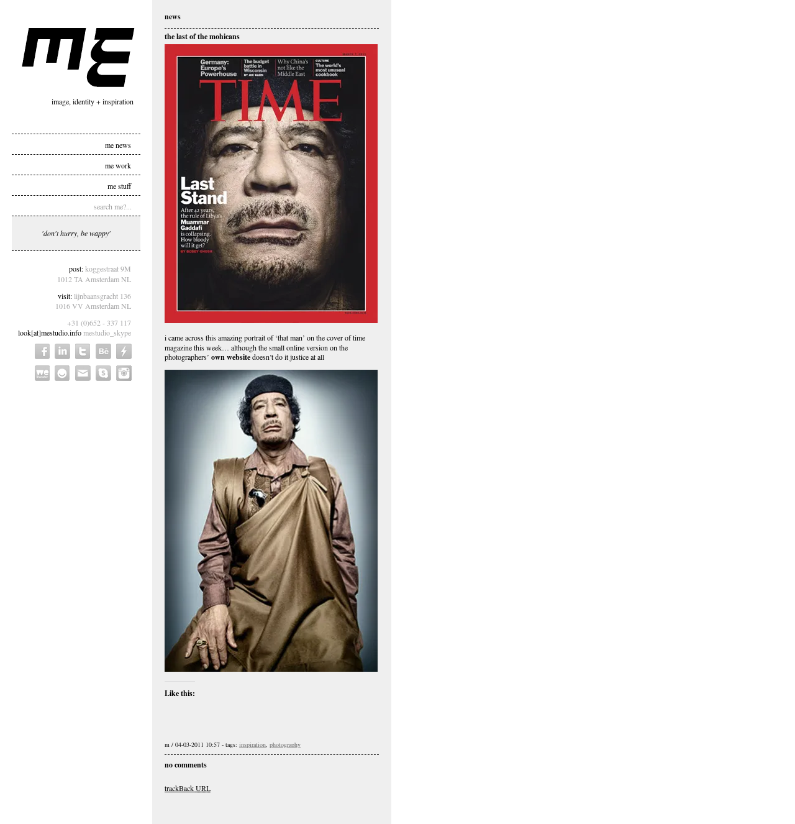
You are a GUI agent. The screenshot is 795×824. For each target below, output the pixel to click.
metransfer (42, 373)
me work (118, 164)
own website (230, 357)
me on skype (103, 373)
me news (118, 144)
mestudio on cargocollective (124, 351)
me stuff (119, 185)
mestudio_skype (107, 332)
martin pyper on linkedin (62, 351)
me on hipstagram (124, 373)
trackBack (188, 788)
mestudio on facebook (42, 351)
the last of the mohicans (202, 36)
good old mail (83, 373)
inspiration (252, 744)
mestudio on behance (103, 351)
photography (285, 744)
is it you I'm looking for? (62, 373)
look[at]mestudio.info (49, 332)
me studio (78, 57)
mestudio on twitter (83, 351)
